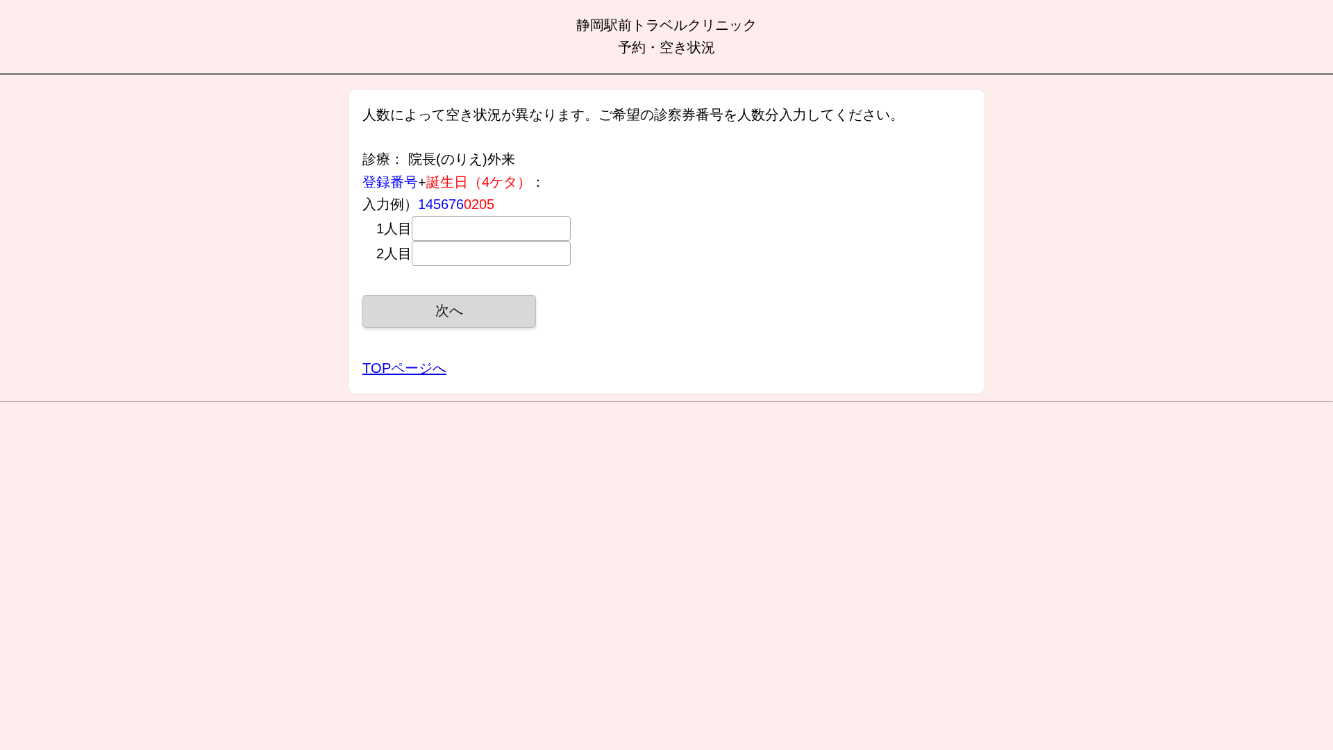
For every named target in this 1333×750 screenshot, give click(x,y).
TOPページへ (404, 368)
